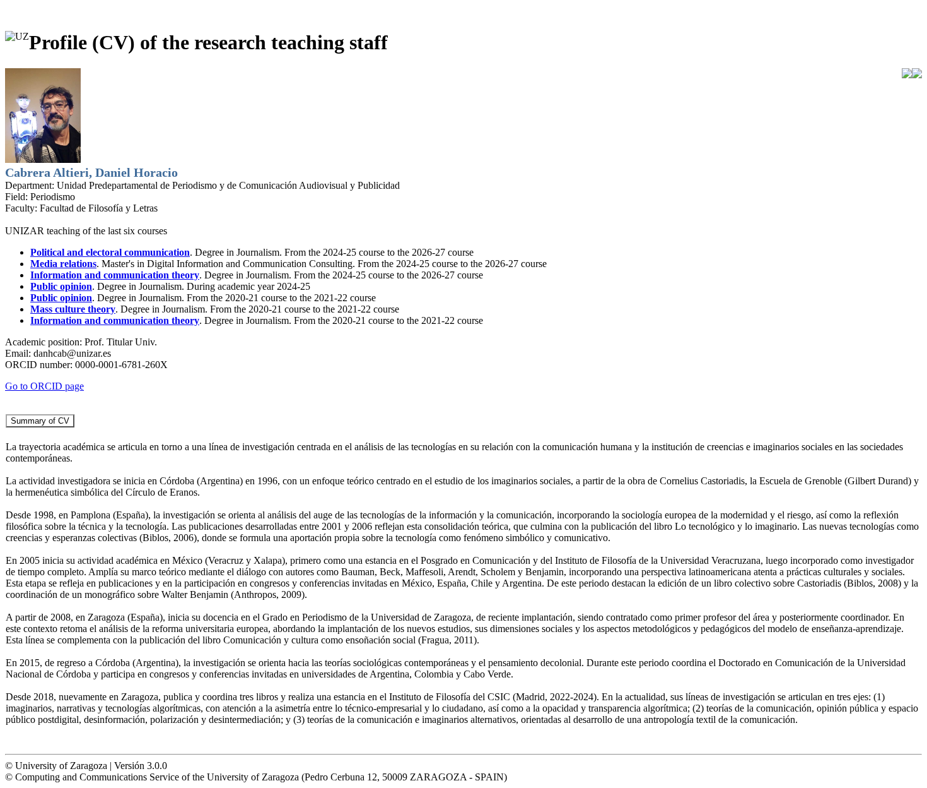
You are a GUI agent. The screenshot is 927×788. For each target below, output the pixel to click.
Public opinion (61, 286)
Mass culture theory (72, 309)
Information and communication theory (114, 275)
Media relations (63, 263)
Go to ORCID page (44, 386)
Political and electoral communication (110, 252)
